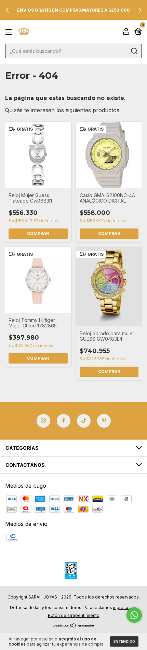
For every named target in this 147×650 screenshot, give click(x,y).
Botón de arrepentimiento (73, 615)
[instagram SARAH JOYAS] (43, 421)
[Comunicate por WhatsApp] (134, 615)
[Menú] (9, 32)
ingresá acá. (125, 607)
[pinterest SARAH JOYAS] (104, 421)
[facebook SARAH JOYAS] (63, 421)
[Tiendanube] (73, 625)
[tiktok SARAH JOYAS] (84, 421)
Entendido (124, 641)
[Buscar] (133, 51)
